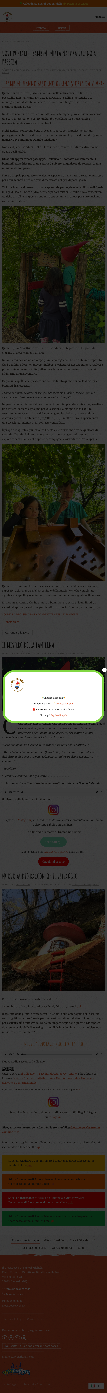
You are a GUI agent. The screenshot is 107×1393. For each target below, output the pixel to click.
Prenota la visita (64, 703)
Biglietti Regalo (59, 715)
